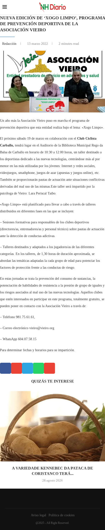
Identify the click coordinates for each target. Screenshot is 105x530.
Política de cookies (61, 515)
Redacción (9, 44)
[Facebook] (51, 498)
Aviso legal (38, 515)
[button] (5, 368)
